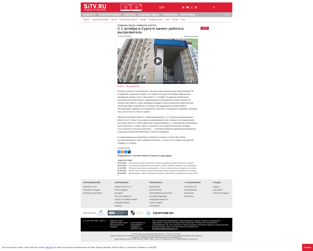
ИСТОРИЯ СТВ (190, 187)
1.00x (183, 81)
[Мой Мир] (125, 151)
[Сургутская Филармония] (102, 213)
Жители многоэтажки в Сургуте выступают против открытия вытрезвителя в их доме (162, 171)
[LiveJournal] (129, 151)
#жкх (183, 19)
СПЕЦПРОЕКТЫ (156, 182)
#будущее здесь (156, 19)
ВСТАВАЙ (119, 193)
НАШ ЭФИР (217, 190)
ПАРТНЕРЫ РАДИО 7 (221, 193)
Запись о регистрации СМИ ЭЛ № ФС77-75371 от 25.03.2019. (159, 234)
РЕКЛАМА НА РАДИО (91, 190)
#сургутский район (100, 19)
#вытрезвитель (133, 86)
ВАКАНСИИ (188, 193)
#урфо (143, 19)
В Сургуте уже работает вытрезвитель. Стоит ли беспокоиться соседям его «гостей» (163, 168)
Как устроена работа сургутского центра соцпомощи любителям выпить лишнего (161, 163)
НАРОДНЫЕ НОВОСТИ (158, 199)
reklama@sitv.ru (137, 225)
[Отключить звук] (191, 81)
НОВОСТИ (89, 14)
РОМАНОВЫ (170, 14)
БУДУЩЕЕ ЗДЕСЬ (149, 14)
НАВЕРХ (205, 28)
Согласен (307, 247)
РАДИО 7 (216, 187)
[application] (157, 61)
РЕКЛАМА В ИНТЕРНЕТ (92, 193)
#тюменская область (128, 19)
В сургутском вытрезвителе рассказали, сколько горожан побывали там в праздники (162, 165)
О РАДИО (217, 182)
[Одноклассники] (122, 151)
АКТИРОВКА (188, 14)
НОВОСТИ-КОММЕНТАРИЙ (126, 199)
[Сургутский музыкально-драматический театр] (164, 213)
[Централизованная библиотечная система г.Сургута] (119, 213)
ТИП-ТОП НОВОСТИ (123, 196)
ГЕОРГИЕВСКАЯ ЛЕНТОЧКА (160, 193)
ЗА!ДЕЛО (118, 206)
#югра (114, 19)
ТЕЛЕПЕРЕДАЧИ (121, 182)
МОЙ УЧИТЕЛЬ (155, 190)
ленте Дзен (165, 156)
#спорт (175, 19)
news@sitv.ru (136, 227)
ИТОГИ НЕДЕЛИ (121, 190)
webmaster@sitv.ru (138, 223)
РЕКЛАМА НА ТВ (90, 187)
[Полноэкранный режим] (195, 81)
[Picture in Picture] (187, 81)
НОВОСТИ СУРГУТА (123, 187)
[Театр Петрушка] (149, 213)
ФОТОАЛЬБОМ (190, 190)
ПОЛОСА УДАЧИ (155, 203)
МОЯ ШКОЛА (154, 187)
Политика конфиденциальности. (165, 229)
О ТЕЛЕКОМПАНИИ (192, 182)
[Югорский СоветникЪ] (138, 213)
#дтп (168, 19)
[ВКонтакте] (118, 151)
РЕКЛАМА (130, 14)
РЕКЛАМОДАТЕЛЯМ (91, 182)
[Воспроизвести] (158, 61)
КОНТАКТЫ (189, 196)
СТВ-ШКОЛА (154, 206)
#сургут (86, 19)
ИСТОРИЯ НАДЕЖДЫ (158, 196)
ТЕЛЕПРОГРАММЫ (109, 14)
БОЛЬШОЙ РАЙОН (122, 203)
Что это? (49, 247)
